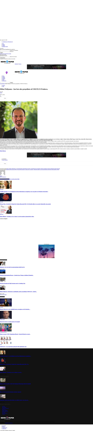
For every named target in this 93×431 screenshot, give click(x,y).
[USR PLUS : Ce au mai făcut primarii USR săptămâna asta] (6, 343)
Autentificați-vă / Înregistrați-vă (7, 41)
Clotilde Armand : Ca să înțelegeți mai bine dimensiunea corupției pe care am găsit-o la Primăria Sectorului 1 (24, 191)
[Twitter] (14, 98)
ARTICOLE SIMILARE (4, 179)
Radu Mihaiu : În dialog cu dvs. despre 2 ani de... (11, 372)
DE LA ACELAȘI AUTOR (14, 179)
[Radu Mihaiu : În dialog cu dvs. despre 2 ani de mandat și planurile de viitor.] (6, 213)
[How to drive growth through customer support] (2, 389)
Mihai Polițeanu (5, 159)
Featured (1, 307)
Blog (3, 43)
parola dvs (11, 51)
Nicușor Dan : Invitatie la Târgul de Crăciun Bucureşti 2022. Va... (14, 364)
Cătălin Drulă (2, 319)
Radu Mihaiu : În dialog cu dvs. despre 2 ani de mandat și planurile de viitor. (17, 216)
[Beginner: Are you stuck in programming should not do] (2, 265)
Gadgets (3, 77)
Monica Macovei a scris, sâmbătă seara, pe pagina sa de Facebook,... (15, 309)
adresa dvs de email (13, 56)
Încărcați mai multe (3, 294)
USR (3, 86)
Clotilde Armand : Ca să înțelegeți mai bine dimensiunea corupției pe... (15, 356)
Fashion (3, 76)
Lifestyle (3, 78)
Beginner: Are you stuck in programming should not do (12, 267)
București (1, 189)
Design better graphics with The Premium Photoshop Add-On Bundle (15, 383)
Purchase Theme (5, 46)
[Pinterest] (17, 98)
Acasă (1, 83)
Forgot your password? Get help (5, 53)
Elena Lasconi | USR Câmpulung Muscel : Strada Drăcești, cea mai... (15, 334)
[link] (3, 150)
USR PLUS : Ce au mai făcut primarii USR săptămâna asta (13, 346)
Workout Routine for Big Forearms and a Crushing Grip (12, 283)
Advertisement (4, 427)
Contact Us (4, 428)
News (3, 75)
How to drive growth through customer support (10, 391)
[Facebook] (10, 98)
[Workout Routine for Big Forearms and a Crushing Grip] (2, 281)
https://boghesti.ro (3, 176)
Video (3, 79)
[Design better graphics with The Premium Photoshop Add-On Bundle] (2, 381)
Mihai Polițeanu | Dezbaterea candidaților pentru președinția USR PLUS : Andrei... (18, 291)
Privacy (3, 426)
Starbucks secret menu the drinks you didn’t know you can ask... (14, 400)
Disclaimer (4, 425)
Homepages (4, 80)
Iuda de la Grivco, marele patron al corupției (10, 321)
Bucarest (1, 201)
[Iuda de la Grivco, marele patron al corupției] (6, 318)
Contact (3, 45)
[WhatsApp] (21, 98)
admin (1, 92)
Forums (3, 44)
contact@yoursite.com (9, 422)
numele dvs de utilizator (14, 50)
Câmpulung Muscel (3, 332)
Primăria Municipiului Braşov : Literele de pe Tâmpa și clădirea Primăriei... (16, 275)
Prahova (3, 83)
